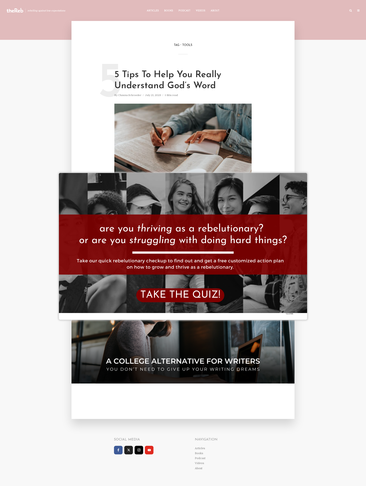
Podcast (184, 11)
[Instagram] (139, 450)
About (215, 11)
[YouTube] (149, 450)
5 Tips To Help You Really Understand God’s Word (167, 80)
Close (289, 314)
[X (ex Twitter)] (128, 450)
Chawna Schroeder (129, 95)
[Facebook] (118, 450)
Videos (200, 11)
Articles (153, 11)
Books (168, 11)
